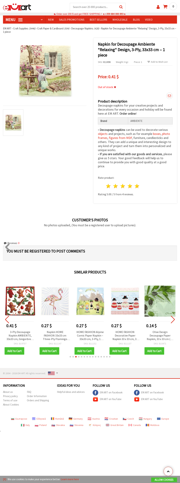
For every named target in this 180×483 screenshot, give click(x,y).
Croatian (113, 418)
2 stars (115, 186)
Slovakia (60, 425)
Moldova (154, 425)
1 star (108, 186)
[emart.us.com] (17, 7)
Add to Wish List (159, 62)
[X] (4, 479)
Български (21, 418)
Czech (130, 418)
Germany (78, 418)
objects (103, 134)
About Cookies (11, 404)
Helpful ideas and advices (71, 392)
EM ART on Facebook (111, 392)
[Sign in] (158, 7)
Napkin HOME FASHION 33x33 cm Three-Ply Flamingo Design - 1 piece (55, 335)
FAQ (29, 392)
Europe (165, 418)
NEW (51, 19)
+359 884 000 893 (114, 14)
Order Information (37, 396)
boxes (157, 134)
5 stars (137, 186)
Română (59, 418)
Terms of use (10, 400)
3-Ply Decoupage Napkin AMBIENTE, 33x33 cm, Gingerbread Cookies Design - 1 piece (20, 335)
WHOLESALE (120, 19)
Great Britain (117, 425)
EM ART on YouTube (110, 399)
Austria (96, 418)
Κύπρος (97, 425)
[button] (70, 356)
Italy (27, 425)
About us (8, 392)
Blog (136, 19)
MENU (11, 19)
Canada (137, 425)
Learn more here (70, 479)
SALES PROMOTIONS (71, 19)
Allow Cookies (164, 479)
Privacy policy (10, 396)
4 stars (130, 186)
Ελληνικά (41, 418)
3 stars (122, 186)
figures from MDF (120, 138)
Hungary (147, 418)
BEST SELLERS (98, 19)
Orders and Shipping (38, 400)
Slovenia (78, 425)
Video (149, 19)
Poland (43, 425)
